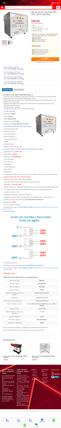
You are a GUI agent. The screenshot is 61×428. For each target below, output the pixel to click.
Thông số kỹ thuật (18, 89)
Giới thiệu (35, 372)
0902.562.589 (14, 78)
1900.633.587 (45, 62)
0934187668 (13, 68)
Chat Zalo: (19, 68)
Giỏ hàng (56, 3)
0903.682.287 (14, 73)
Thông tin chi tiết (7, 89)
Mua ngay (45, 59)
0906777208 (13, 83)
